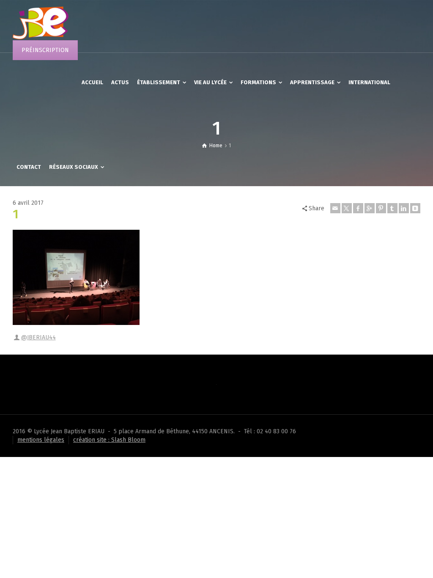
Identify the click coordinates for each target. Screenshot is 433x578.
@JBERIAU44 (38, 337)
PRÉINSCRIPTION (45, 50)
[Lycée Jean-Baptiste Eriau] (41, 26)
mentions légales (40, 439)
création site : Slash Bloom (109, 439)
